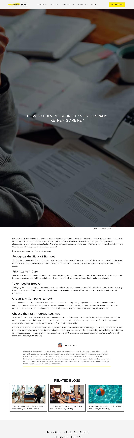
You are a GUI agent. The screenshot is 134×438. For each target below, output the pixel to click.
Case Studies (82, 4)
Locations (54, 4)
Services (41, 4)
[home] (17, 4)
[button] (42, 4)
